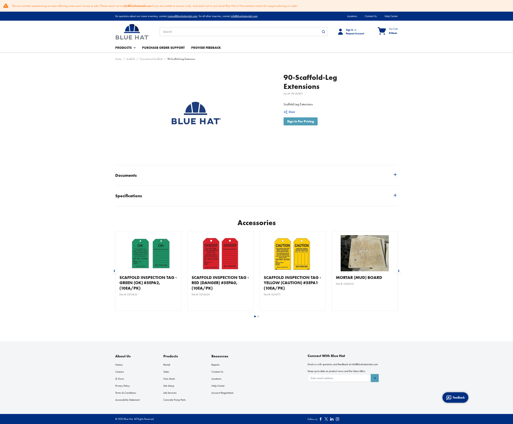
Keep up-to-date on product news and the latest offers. (337, 371)
